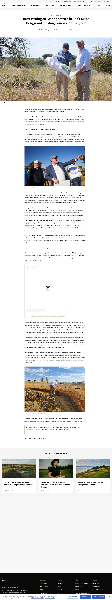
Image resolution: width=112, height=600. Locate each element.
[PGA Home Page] (4, 5)
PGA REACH (95, 583)
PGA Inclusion (96, 586)
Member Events (65, 5)
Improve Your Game (19, 5)
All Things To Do (45, 590)
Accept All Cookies (98, 596)
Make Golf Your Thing (98, 590)
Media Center (61, 590)
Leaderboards (67, 1)
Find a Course (44, 586)
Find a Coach (43, 583)
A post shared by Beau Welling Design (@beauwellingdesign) (48, 316)
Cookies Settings (72, 596)
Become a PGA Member (81, 583)
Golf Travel (55, 1)
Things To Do (35, 5)
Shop (90, 1)
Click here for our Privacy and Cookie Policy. (43, 598)
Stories (97, 5)
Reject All (85, 596)
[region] (56, 597)
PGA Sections (79, 590)
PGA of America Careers (82, 593)
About (108, 5)
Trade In (98, 1)
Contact (60, 583)
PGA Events (43, 593)
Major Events (50, 5)
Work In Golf (78, 586)
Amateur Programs (83, 5)
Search (108, 1)
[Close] (109, 597)
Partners (60, 593)
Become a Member (80, 1)
